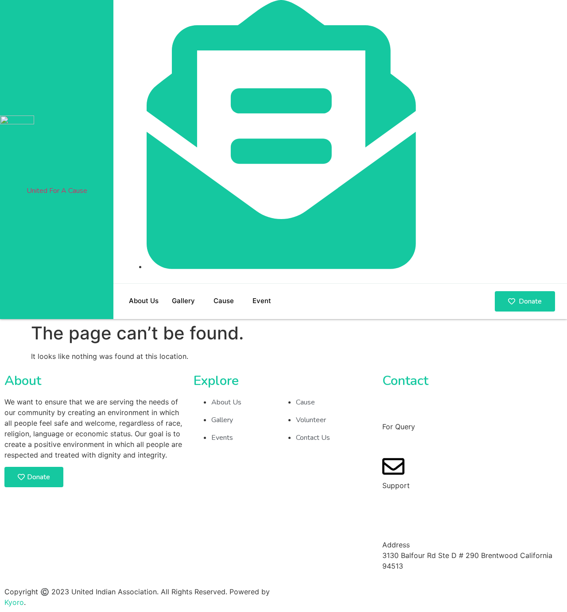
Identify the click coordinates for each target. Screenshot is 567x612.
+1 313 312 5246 (410, 437)
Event (261, 300)
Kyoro (14, 602)
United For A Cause (57, 191)
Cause (224, 300)
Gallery (183, 300)
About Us (144, 300)
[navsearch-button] (547, 140)
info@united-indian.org (420, 496)
